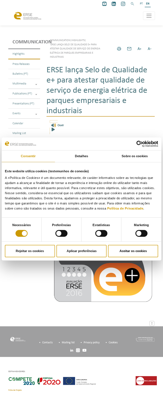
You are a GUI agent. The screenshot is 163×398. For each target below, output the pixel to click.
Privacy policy (92, 342)
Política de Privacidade (125, 208)
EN (147, 3)
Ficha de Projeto (15, 390)
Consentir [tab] (28, 156)
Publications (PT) (22, 93)
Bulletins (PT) (20, 74)
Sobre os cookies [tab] (135, 156)
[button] (132, 3)
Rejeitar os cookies (30, 251)
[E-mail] (129, 49)
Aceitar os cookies (133, 251)
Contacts (47, 342)
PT (141, 3)
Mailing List (19, 133)
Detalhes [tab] (81, 156)
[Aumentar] (139, 49)
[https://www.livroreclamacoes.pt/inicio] (146, 380)
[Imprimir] (119, 49)
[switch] (61, 233)
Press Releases (21, 64)
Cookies (113, 342)
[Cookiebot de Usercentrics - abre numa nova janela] (139, 144)
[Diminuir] (150, 49)
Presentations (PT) (23, 103)
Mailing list (68, 342)
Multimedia (19, 83)
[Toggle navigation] (149, 15)
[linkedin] (113, 3)
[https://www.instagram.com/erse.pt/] (123, 3)
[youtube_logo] (104, 3)
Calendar (18, 123)
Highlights (18, 54)
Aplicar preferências (82, 251)
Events (16, 113)
